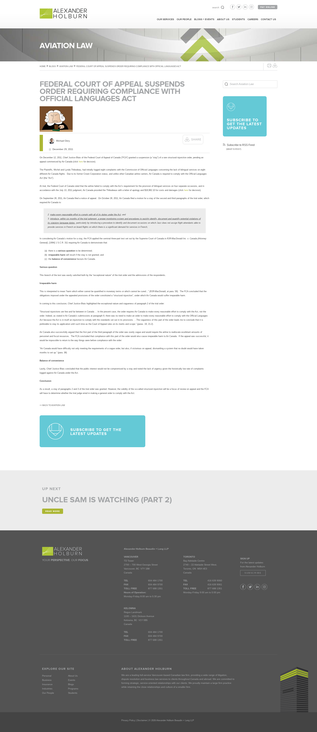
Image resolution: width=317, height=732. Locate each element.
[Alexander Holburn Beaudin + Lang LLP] (65, 13)
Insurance (47, 684)
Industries (47, 688)
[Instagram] (251, 8)
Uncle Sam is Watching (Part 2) (107, 499)
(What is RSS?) (233, 149)
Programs (73, 688)
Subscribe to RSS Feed (240, 145)
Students (72, 693)
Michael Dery (63, 140)
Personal (46, 675)
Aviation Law (66, 66)
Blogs (52, 66)
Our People (48, 693)
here (81, 161)
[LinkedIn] (246, 8)
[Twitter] (239, 8)
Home (43, 66)
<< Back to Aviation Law (52, 405)
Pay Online (267, 7)
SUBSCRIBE (253, 573)
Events (71, 680)
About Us (73, 675)
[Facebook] (233, 8)
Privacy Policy (128, 720)
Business (47, 680)
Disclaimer (142, 720)
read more (52, 511)
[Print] (269, 65)
